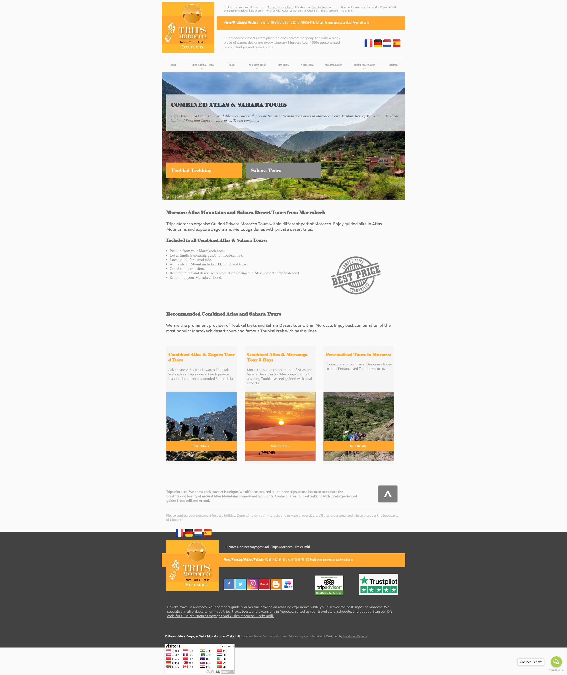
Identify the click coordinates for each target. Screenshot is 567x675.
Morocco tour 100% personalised (314, 42)
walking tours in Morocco (260, 10)
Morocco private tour (280, 7)
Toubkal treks (320, 7)
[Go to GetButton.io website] (556, 670)
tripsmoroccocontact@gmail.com (347, 22)
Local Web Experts (355, 636)
